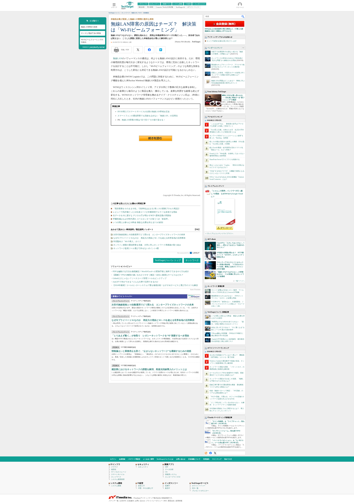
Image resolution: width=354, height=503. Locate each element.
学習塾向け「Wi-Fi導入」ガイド (127, 241)
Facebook (210, 453)
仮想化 (113, 469)
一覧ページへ (240, 281)
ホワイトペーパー (198, 486)
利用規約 (206, 459)
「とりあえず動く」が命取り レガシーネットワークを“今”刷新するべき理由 (150, 335)
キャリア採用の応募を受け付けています (222, 41)
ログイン (113, 459)
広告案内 (130, 501)
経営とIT (141, 486)
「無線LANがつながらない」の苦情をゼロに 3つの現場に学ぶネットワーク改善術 (230, 274)
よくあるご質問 (148, 459)
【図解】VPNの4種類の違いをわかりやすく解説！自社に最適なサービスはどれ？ (148, 275)
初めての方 (228, 459)
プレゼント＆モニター (200, 491)
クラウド (114, 467)
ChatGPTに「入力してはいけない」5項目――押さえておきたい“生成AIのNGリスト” (230, 245)
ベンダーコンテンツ (214, 48)
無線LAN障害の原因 (89, 27)
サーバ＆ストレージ (118, 472)
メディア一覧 (114, 501)
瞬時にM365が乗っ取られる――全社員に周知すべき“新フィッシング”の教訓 (233, 97)
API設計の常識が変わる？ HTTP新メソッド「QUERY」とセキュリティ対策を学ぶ (230, 255)
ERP (166, 467)
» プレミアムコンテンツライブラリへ (219, 234)
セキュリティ (143, 467)
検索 (243, 16)
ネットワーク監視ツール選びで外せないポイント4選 (136, 248)
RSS (206, 453)
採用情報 (179, 501)
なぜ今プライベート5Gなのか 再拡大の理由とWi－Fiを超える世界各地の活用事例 (149, 238)
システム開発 (116, 486)
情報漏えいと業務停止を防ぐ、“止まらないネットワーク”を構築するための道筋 (151, 351)
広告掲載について (194, 459)
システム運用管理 (117, 479)
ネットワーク (192, 260)
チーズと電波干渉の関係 (91, 33)
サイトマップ (216, 459)
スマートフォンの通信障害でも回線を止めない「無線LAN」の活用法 (148, 116)
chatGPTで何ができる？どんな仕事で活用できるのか (135, 282)
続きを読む (155, 138)
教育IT (167, 488)
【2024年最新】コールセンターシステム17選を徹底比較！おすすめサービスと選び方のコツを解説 (155, 285)
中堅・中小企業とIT (145, 488)
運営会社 (171, 501)
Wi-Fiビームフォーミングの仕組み (92, 41)
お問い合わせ (180, 459)
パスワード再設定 (134, 459)
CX (166, 472)
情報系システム (171, 474)
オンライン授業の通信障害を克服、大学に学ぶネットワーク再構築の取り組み (147, 245)
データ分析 (169, 469)
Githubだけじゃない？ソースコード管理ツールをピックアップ (139, 278)
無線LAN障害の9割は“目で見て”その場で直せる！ (143, 120)
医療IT (167, 486)
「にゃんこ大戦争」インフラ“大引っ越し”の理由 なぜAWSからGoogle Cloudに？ (227, 194)
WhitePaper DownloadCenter (193, 296)
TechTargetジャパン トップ (168, 260)
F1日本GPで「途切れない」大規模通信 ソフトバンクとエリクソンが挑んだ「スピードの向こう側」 (227, 304)
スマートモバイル (117, 474)
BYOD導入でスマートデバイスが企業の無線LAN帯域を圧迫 (144, 112)
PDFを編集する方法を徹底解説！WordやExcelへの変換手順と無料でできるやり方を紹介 (151, 271)
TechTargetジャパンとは (165, 459)
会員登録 (122, 459)
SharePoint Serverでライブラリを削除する (224, 159)
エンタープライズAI (172, 477)
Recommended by (183, 253)
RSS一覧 (195, 488)
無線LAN (117, 58)
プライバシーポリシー (154, 501)
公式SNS (123, 501)
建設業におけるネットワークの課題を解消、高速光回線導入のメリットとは (149, 369)
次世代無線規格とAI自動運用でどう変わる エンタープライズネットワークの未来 (149, 235)
